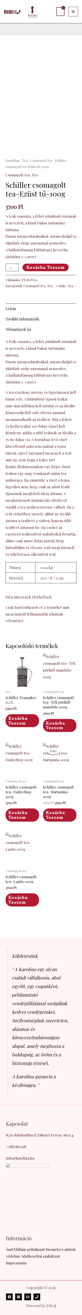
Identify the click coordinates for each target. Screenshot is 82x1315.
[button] (5, 29)
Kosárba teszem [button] (18, 720)
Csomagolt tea (41, 160)
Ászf (9, 1249)
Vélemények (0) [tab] (18, 329)
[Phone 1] (18, 12)
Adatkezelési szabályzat (40, 1256)
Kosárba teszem (45, 267)
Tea (25, 160)
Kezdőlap (13, 160)
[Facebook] (6, 12)
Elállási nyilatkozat (29, 1249)
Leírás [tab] (11, 308)
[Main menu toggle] (73, 11)
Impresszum (16, 1262)
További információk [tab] (22, 318)
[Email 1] (14, 12)
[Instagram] (10, 12)
